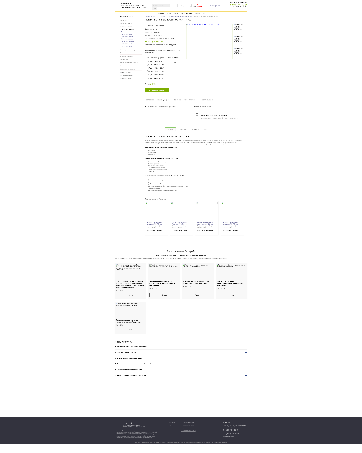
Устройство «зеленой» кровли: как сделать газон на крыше (196, 282)
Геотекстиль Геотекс (127, 36)
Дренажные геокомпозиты (127, 69)
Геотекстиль (123, 20)
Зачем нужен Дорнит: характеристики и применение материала (230, 283)
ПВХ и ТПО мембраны (126, 75)
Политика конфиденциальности (189, 429)
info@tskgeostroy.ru (216, 5)
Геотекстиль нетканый (126, 27)
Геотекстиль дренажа (126, 78)
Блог (204, 13)
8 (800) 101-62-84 (238, 4)
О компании (161, 13)
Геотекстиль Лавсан (127, 39)
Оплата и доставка (172, 13)
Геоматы (122, 66)
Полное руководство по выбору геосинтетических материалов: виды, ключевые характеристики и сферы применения (130, 284)
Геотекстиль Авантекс (127, 29)
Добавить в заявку (156, 90)
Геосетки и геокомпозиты (127, 53)
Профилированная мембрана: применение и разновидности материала (162, 283)
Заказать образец (206, 100)
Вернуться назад (150, 16)
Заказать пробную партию (184, 100)
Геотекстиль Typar (126, 44)
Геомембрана (124, 59)
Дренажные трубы (125, 72)
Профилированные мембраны (128, 50)
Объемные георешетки (126, 56)
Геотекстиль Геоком (126, 32)
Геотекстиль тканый (126, 23)
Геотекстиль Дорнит (127, 34)
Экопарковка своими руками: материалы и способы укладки (129, 321)
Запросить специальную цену (157, 100)
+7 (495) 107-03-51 (232, 433)
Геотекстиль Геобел (126, 46)
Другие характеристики (154, 41)
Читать (130, 295)
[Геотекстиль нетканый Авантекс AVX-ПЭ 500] (239, 27)
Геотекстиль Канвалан (127, 41)
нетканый (163, 136)
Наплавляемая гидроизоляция (129, 62)
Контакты (197, 13)
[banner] (131, 5)
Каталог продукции (186, 13)
